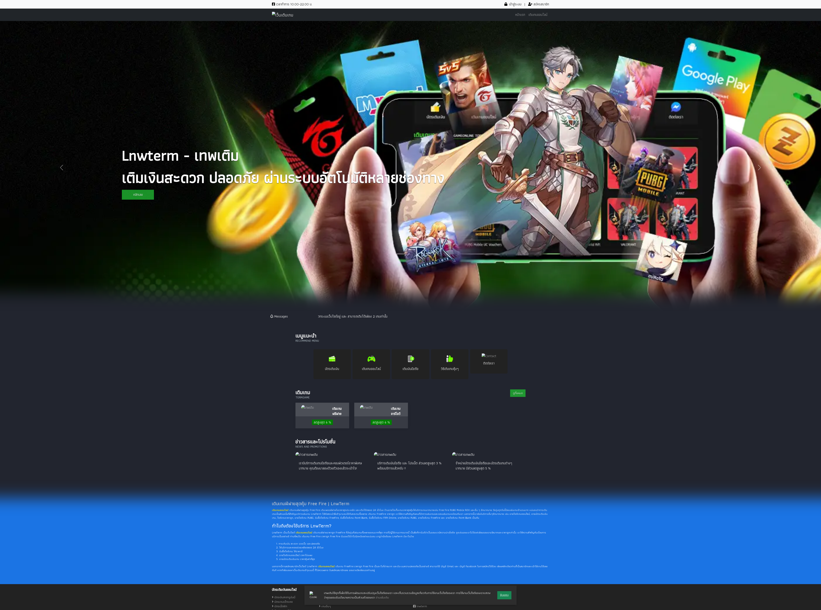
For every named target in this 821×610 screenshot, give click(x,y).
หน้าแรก (520, 14)
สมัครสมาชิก (540, 4)
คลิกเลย (138, 194)
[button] (61, 167)
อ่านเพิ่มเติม (382, 597)
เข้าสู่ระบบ (514, 4)
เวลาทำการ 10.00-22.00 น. (293, 4)
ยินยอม (504, 595)
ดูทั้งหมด (518, 393)
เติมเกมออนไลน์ (538, 14)
